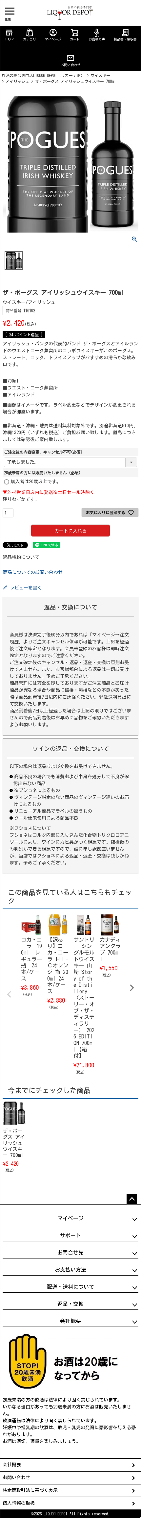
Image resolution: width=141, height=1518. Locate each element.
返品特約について (21, 557)
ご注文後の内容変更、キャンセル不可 (43, 452)
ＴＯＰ (9, 34)
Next (131, 987)
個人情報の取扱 (19, 1503)
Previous (9, 994)
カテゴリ (29, 39)
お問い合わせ (70, 64)
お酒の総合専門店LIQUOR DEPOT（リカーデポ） (43, 75)
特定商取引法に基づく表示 (30, 1490)
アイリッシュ (17, 81)
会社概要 (12, 1464)
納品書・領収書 (125, 34)
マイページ (53, 34)
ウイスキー (100, 75)
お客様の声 (97, 34)
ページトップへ (132, 1199)
